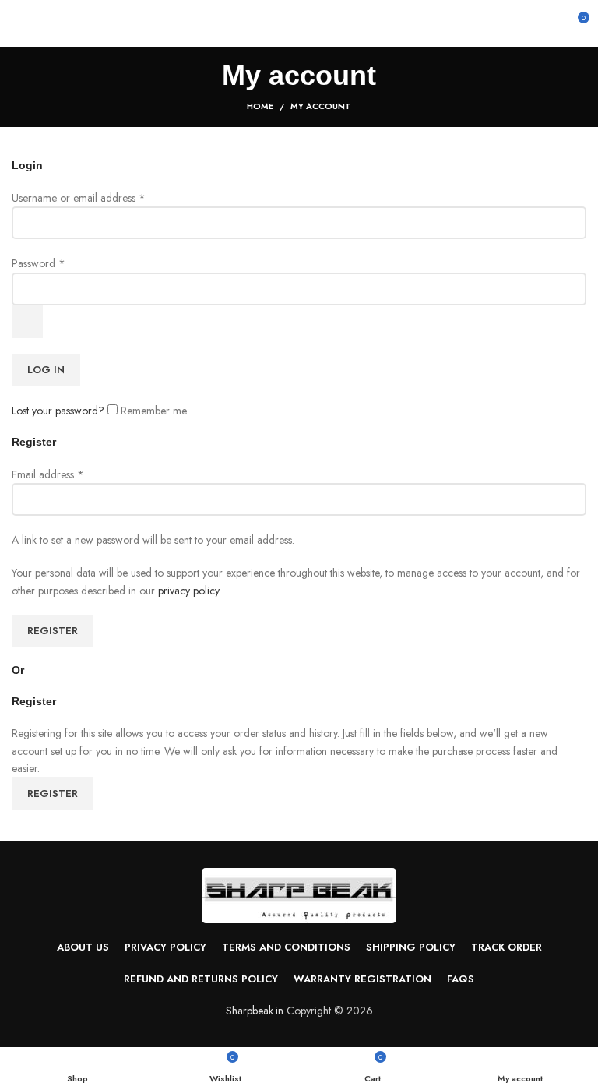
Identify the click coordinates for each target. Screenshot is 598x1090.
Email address (48, 474)
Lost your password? (58, 410)
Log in (46, 369)
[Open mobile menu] (18, 23)
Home (260, 106)
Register (52, 630)
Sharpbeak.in (254, 1010)
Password (38, 263)
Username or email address (79, 198)
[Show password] (27, 321)
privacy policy (188, 590)
